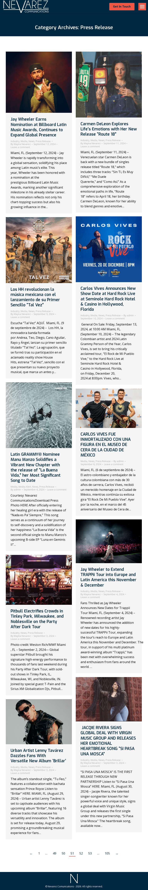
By (21, 144)
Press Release (43, 141)
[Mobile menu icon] (142, 6)
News (31, 141)
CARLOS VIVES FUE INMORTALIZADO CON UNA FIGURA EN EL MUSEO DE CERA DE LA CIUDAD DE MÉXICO (106, 445)
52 (81, 853)
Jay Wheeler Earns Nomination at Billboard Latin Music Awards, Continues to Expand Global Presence (38, 127)
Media (24, 141)
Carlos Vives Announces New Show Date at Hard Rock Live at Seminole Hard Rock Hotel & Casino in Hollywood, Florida (108, 299)
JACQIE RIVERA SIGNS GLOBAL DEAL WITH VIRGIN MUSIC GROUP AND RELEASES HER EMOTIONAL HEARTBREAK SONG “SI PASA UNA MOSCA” (108, 740)
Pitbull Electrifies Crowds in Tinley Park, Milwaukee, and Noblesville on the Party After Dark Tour (37, 619)
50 (63, 853)
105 (107, 853)
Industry (15, 141)
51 (72, 853)
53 (90, 853)
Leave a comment (20, 147)
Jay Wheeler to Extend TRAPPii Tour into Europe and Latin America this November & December (108, 577)
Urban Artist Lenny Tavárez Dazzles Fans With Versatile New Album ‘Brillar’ (38, 756)
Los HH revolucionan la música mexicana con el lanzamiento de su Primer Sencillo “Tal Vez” (35, 297)
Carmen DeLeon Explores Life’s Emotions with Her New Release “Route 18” (109, 129)
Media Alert (24, 486)
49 (54, 853)
